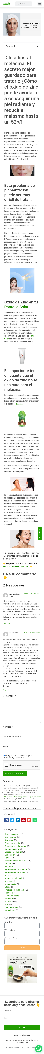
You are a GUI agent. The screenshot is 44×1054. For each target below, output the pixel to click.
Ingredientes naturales (15, 872)
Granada (9, 863)
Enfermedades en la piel (16, 860)
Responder (6, 623)
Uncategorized (11, 907)
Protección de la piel (14, 890)
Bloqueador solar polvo (15, 846)
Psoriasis (9, 893)
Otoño (8, 887)
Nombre (8, 727)
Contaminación (12, 849)
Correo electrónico (13, 737)
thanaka (19, 404)
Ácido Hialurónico (13, 834)
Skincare (9, 898)
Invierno (8, 875)
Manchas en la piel (13, 878)
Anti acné (9, 840)
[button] (40, 4)
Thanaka (9, 901)
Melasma (9, 881)
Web (5, 747)
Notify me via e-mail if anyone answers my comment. (18, 757)
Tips (7, 904)
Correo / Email (11, 938)
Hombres (9, 866)
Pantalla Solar (16, 307)
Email (6, 1018)
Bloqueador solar (13, 843)
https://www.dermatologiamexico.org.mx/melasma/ (22, 797)
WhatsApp (9, 930)
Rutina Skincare (12, 895)
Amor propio (10, 837)
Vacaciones (10, 910)
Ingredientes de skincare (16, 869)
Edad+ (8, 857)
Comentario (9, 696)
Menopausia (10, 884)
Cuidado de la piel (13, 852)
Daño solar (10, 855)
